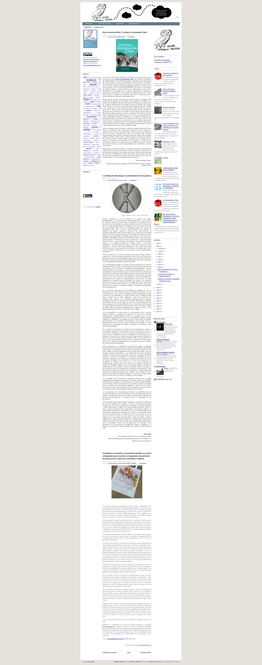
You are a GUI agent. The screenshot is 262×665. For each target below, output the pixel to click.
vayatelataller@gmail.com (115, 639)
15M (84, 77)
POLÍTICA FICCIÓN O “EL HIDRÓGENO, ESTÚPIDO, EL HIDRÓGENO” (171, 186)
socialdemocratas (95, 159)
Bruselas (95, 82)
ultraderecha (86, 165)
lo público (96, 131)
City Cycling (129, 86)
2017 (157, 295)
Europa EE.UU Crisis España (91, 86)
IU (97, 93)
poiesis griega (95, 144)
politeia (85, 146)
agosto (160, 254)
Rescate (99, 101)
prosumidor (95, 150)
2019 (157, 290)
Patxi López (96, 99)
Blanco (166, 368)
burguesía (96, 110)
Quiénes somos (98, 27)
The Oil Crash (160, 322)
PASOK (97, 97)
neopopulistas (86, 140)
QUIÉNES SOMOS (104, 23)
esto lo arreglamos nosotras (165, 352)
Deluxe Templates (136, 661)
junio (159, 256)
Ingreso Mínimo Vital (113, 180)
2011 (157, 311)
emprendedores (87, 112)
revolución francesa (88, 154)
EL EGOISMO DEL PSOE (170, 200)
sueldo (84, 163)
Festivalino (93, 90)
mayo (159, 259)
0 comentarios (131, 36)
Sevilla (87, 104)
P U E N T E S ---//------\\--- (164, 379)
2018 (157, 293)
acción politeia (90, 661)
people (97, 142)
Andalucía (91, 79)
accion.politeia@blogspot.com (92, 65)
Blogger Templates (119, 661)
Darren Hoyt (152, 661)
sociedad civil (95, 161)
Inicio (128, 652)
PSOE (86, 99)
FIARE (93, 88)
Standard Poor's (97, 103)
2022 (157, 243)
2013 (157, 306)
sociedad (85, 161)
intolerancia (86, 127)
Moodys (85, 97)
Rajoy (92, 101)
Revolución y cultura (169, 141)
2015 (157, 301)
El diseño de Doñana (169, 107)
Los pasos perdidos (162, 354)
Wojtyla (95, 108)
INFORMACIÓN (134, 23)
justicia (86, 129)
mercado (95, 135)
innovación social (95, 120)
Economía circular (112, 463)
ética (92, 165)
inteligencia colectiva (90, 123)
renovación (96, 152)
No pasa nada (168, 324)
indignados (85, 120)
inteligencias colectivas (90, 125)
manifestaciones (87, 133)
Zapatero (88, 110)
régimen (99, 154)
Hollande (92, 92)
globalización (92, 116)
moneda (92, 138)
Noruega (91, 97)
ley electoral (98, 129)
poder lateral (86, 144)
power (97, 148)
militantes (85, 138)
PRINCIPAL (89, 23)
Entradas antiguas (146, 652)
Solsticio (165, 157)
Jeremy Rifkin (87, 95)
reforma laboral (87, 152)
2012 (157, 309)
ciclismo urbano (112, 36)
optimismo (96, 140)
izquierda (94, 127)
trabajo (125, 180)
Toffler (99, 106)
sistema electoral (89, 156)
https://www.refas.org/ (109, 626)
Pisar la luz (159, 341)
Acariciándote (160, 366)
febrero (160, 267)
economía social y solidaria (124, 463)
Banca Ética (86, 82)
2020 (157, 287)
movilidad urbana (120, 36)
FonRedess (134, 463)
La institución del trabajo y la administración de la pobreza (127, 176)
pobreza (121, 180)
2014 (157, 303)
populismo (89, 148)
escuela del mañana (96, 114)
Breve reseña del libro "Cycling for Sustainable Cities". (125, 32)
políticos (99, 146)
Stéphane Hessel (89, 106)
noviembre (161, 248)
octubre (160, 251)
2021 (157, 246)
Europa (93, 84)
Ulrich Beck (88, 108)
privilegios (86, 150)
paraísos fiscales (88, 142)
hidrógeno (86, 118)
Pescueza (85, 101)
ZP (100, 108)
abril (159, 262)
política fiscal (92, 146)
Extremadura (86, 88)
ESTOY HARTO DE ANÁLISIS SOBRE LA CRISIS (169, 91)
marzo (160, 264)
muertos (97, 138)
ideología (95, 118)
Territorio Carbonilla (162, 339)
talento (90, 163)
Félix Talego (147, 434)
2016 (157, 298)
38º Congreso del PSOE (95, 77)
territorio (96, 163)
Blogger (98, 207)
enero (159, 284)
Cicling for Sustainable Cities (124, 79)
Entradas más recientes (110, 652)
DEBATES (119, 23)
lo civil (87, 131)
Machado (97, 95)
